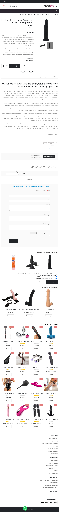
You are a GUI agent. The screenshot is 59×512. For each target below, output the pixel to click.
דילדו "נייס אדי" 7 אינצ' (48, 309)
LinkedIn (27, 72)
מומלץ (23, 173)
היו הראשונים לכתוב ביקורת (20, 27)
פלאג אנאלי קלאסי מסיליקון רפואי (48, 275)
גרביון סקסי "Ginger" (22, 367)
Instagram (49, 495)
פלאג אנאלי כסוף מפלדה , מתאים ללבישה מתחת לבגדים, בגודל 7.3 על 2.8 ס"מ (22, 341)
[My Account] (7, 6)
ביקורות (40, 77)
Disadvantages (46, 224)
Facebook (32, 72)
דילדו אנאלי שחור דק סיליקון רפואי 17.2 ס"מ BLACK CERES (37, 273)
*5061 (13, 6)
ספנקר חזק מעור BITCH (36, 341)
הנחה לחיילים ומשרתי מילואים (49, 480)
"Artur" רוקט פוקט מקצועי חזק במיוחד (51, 341)
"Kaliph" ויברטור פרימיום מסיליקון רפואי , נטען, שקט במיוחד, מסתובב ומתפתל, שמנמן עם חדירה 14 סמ (36, 393)
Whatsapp (24, 72)
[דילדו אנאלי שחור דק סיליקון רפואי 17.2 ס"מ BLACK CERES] (50, 45)
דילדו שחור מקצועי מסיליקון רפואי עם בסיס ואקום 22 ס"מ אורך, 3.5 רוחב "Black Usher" (29, 309)
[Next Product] (2, 20)
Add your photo (46, 233)
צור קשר (55, 446)
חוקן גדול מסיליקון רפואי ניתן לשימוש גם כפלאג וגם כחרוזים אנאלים (8, 367)
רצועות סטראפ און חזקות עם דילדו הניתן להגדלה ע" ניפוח (10, 309)
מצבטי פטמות (36, 367)
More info (52, 149)
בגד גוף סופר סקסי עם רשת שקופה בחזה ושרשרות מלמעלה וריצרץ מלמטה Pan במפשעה (8, 393)
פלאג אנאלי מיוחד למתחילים (51, 419)
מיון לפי (17, 172)
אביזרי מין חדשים (52, 448)
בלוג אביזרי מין (53, 438)
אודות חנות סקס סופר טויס (50, 443)
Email (22, 72)
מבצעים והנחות (53, 451)
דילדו (53, 14)
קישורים (4, 1)
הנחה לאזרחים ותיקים (51, 485)
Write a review (49, 157)
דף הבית (57, 14)
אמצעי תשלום (53, 463)
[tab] (55, 77)
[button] (56, 303)
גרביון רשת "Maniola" (51, 393)
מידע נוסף (47, 77)
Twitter (30, 72)
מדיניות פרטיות (53, 473)
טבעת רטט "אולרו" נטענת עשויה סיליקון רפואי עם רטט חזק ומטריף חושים (22, 419)
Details (55, 77)
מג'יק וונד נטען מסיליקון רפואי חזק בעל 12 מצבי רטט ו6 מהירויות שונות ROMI (51, 367)
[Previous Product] (5, 20)
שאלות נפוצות (53, 468)
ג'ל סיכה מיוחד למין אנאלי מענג (48, 278)
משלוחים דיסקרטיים (52, 465)
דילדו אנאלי (7, 105)
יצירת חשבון (54, 453)
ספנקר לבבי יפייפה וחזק (8, 341)
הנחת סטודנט (54, 482)
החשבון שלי (54, 460)
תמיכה (56, 470)
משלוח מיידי (54, 441)
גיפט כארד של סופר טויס (50, 487)
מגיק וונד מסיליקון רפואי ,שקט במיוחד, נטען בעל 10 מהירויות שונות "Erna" (36, 419)
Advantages (47, 215)
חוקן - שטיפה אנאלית (22, 393)
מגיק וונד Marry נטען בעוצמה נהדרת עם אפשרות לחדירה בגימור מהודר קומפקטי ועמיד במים (8, 419)
